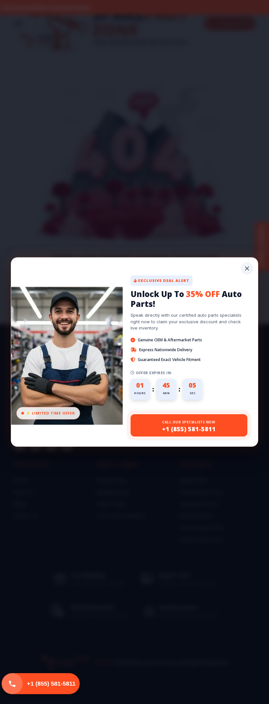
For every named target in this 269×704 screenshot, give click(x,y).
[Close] (247, 268)
